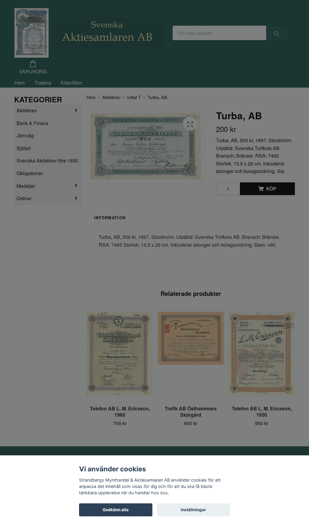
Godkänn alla (116, 509)
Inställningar (193, 509)
